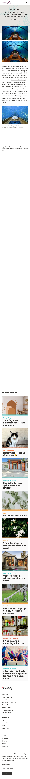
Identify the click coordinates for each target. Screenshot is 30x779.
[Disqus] (15, 311)
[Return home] (7, 2)
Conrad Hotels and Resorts (12, 147)
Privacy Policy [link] (6, 728)
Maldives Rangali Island (16, 148)
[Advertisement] (15, 221)
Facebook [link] (5, 738)
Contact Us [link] (5, 723)
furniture (22, 147)
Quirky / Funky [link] (6, 707)
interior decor (5, 148)
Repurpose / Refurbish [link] (9, 702)
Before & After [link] (6, 713)
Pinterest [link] (4, 741)
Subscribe (7, 773)
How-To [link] (4, 700)
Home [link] (7, 688)
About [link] (3, 720)
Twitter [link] (4, 744)
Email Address (6, 765)
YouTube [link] (4, 736)
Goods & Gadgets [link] (7, 710)
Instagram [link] (5, 746)
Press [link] (3, 726)
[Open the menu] (26, 2)
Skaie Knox (16, 19)
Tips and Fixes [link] (6, 705)
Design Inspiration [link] (7, 697)
